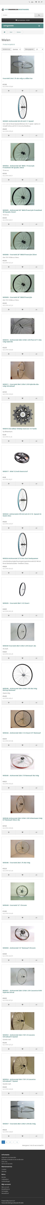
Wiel (11, 32)
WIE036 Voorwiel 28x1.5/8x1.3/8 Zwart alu (19, 646)
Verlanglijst (5, 1191)
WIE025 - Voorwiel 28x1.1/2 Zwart (16, 603)
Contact (4, 1169)
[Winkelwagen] (39, 2)
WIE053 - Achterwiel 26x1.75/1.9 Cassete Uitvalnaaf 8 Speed (19, 1036)
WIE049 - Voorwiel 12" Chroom (15, 905)
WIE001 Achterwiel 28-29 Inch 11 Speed (18, 121)
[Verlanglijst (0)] (36, 2)
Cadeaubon (5, 1179)
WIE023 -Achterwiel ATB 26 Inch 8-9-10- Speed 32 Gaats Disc (22, 515)
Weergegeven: (29, 49)
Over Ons (4, 1161)
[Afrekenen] (41, 2)
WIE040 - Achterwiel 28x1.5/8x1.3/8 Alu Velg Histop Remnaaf (20, 689)
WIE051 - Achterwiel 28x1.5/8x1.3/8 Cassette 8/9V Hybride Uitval (22, 991)
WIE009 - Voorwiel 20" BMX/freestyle (17, 297)
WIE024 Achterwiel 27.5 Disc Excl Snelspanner (20, 558)
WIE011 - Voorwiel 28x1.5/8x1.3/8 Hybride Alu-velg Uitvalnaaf (21, 385)
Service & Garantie (7, 1164)
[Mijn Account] (33, 2)
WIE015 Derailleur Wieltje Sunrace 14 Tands (20, 429)
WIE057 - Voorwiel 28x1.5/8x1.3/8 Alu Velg (19, 1124)
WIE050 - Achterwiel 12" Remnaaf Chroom (19, 948)
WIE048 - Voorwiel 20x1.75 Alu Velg (16, 863)
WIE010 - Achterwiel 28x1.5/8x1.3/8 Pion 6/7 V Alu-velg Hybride (22, 341)
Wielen (19, 32)
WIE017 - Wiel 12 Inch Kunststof (15, 471)
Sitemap (4, 1171)
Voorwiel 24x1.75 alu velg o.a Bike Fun (17, 78)
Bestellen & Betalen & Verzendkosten (13, 1159)
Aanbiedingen (6, 1181)
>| (17, 1142)
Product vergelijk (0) (9, 44)
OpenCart (12, 1201)
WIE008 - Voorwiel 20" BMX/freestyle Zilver (20, 254)
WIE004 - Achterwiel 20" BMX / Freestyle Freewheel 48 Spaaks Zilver (18, 167)
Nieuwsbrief (5, 1193)
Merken (4, 1177)
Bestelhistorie (6, 1189)
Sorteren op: (6, 49)
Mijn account (5, 1187)
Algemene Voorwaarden (9, 1157)
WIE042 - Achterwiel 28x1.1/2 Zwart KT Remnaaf (22, 733)
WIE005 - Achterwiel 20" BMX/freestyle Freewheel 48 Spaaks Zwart (22, 211)
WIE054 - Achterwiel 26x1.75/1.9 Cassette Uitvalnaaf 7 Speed (19, 1080)
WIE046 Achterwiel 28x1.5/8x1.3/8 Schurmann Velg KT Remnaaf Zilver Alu (22, 819)
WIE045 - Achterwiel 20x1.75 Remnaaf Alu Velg (21, 775)
